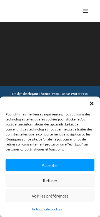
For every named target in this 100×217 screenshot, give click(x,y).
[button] (91, 103)
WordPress (79, 93)
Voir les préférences (50, 195)
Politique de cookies (47, 209)
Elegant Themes (39, 93)
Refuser (50, 180)
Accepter (50, 165)
